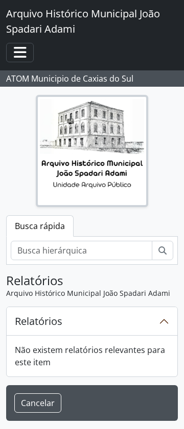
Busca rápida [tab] (40, 226)
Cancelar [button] (38, 403)
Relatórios (38, 321)
